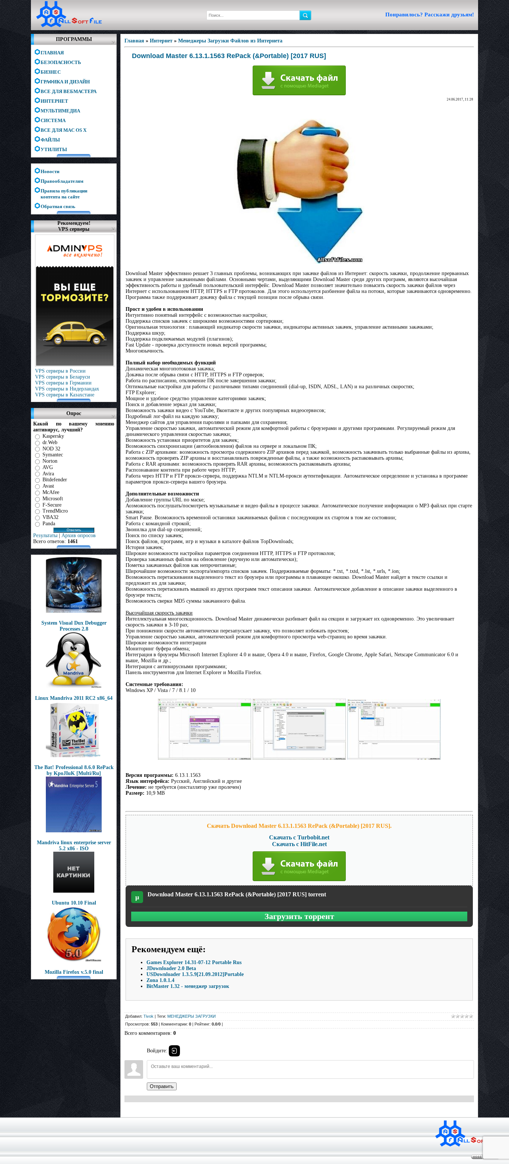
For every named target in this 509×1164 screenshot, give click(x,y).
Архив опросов (78, 535)
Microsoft (52, 498)
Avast (48, 486)
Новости (50, 171)
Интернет (161, 41)
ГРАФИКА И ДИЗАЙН (65, 81)
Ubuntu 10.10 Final (74, 903)
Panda (48, 523)
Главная (134, 41)
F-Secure (51, 504)
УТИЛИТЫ (54, 149)
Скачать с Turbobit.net (299, 837)
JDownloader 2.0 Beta (171, 968)
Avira (48, 473)
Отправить (162, 1086)
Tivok (148, 1016)
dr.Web (49, 442)
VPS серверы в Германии (63, 383)
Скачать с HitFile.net (299, 844)
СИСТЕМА (53, 120)
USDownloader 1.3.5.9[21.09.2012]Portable (195, 974)
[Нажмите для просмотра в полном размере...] (204, 758)
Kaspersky (53, 436)
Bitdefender (54, 479)
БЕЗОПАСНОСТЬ (61, 62)
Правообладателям (62, 181)
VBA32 (50, 517)
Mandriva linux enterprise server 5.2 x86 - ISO (74, 845)
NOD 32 (51, 448)
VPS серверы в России (60, 371)
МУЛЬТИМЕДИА (60, 111)
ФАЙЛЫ (50, 140)
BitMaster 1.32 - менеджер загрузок (187, 986)
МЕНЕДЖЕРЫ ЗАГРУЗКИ (191, 1016)
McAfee (50, 492)
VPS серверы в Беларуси (62, 377)
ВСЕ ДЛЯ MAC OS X (63, 130)
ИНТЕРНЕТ (54, 101)
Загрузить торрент (299, 916)
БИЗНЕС (51, 72)
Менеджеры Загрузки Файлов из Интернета (230, 41)
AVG (47, 467)
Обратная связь (58, 206)
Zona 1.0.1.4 (160, 980)
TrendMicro (55, 511)
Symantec (52, 454)
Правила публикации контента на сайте (64, 191)
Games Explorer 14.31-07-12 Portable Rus (193, 962)
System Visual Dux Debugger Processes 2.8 (74, 626)
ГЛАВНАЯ (52, 52)
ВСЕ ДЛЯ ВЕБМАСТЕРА (69, 91)
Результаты (45, 535)
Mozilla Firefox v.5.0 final (74, 972)
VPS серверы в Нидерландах (67, 389)
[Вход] (174, 1050)
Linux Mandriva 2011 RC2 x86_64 (74, 698)
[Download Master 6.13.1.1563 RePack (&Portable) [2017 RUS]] (299, 262)
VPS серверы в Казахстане (64, 395)
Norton (49, 461)
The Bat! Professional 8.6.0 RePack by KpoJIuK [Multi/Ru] (74, 770)
